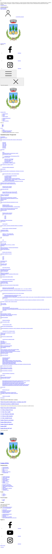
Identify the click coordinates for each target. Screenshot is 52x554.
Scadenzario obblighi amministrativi (8, 167)
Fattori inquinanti (5, 359)
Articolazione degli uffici (4, 189)
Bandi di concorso (3, 241)
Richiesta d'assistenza (5, 512)
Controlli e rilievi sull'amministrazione (6, 326)
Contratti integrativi (5, 235)
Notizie (3, 493)
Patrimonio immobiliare (4, 317)
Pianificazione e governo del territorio (6, 352)
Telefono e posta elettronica (4, 194)
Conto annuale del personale (7, 213)
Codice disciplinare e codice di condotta (8, 162)
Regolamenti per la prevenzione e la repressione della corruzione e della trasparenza (15, 384)
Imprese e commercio (5, 479)
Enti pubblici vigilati (3, 263)
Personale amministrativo (6, 471)
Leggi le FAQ (4, 509)
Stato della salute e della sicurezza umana (9, 363)
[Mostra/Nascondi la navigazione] (8, 74)
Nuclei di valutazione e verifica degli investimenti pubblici (9, 349)
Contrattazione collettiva (4, 230)
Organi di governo (5, 467)
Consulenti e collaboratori (7, 131)
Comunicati (4, 494)
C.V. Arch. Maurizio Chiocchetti (7, 413)
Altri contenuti (2, 375)
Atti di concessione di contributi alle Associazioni (10, 308)
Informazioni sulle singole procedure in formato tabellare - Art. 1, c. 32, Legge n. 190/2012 (16, 288)
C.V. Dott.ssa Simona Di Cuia (6, 409)
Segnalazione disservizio (6, 511)
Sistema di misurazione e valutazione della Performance (9, 247)
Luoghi (3, 499)
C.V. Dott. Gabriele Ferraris (6, 418)
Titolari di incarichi (3, 199)
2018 (3, 256)
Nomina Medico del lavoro (5, 422)
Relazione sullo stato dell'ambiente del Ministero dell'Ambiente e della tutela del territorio (16, 364)
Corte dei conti (2, 333)
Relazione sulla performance (4, 249)
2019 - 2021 (4, 144)
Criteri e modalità (3, 303)
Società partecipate (3, 264)
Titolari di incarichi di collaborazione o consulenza (8, 197)
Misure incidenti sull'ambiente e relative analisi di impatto (11, 360)
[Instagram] (2, 126)
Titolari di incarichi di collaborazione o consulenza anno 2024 (13, 401)
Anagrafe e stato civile (6, 476)
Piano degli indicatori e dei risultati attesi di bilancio (8, 314)
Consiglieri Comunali (7, 177)
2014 (5, 217)
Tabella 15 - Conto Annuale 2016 (7, 233)
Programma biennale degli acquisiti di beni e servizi (12, 295)
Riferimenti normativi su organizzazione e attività (10, 153)
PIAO (3, 152)
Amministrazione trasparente (7, 514)
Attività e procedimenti (4, 271)
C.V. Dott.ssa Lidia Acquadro (6, 416)
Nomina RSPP (3, 426)
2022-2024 (4, 143)
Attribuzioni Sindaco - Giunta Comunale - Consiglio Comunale (14, 179)
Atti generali (2, 149)
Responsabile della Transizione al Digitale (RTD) (8, 392)
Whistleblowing (2, 391)
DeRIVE (3, 119)
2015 (5, 216)
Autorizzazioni (4, 489)
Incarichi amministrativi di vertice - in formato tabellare (11, 206)
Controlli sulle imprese (4, 282)
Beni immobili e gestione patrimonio (6, 315)
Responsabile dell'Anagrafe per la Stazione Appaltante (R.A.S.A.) (13, 381)
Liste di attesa (2, 342)
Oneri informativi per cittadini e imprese (6, 164)
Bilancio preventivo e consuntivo (5, 313)
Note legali (4, 515)
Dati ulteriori (2, 397)
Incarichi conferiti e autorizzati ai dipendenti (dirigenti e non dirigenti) (11, 225)
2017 (3, 257)
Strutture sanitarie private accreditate (6, 365)
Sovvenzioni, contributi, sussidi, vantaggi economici (8, 301)
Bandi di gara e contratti (4, 283)
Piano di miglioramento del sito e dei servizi (9, 517)
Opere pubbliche (3, 347)
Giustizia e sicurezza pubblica (7, 485)
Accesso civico (2, 387)
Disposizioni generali (3, 137)
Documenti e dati (5, 472)
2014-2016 (4, 147)
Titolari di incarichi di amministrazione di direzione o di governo (12, 181)
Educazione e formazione (6, 484)
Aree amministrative (5, 468)
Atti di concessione (3, 304)
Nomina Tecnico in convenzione (7, 420)
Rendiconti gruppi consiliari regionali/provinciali (8, 183)
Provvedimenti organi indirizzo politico (6, 276)
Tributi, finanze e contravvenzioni (7, 486)
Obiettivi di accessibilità (6, 396)
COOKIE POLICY (3, 5)
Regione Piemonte (3, 8)
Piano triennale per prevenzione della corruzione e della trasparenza (11, 139)
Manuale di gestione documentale (5, 377)
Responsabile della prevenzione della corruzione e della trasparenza (13, 383)
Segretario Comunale (7, 176)
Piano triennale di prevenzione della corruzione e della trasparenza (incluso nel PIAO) (16, 380)
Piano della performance (4, 248)
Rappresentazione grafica (4, 270)
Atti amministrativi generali (6, 154)
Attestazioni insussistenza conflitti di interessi (9, 403)
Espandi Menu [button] (2, 136)
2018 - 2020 (4, 145)
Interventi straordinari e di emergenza (6, 368)
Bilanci (1, 311)
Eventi (3, 500)
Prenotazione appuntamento (6, 510)
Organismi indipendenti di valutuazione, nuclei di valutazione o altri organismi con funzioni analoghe (16, 328)
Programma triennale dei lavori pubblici (10, 296)
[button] (5, 113)
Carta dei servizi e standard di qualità (6, 336)
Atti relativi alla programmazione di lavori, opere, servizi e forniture (13, 293)
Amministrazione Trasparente (7, 130)
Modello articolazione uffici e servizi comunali (9, 192)
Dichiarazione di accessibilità (7, 516)
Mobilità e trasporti (5, 482)
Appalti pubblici (5, 480)
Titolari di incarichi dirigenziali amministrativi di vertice (9, 198)
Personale (2, 200)
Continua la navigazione (4, 7)
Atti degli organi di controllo (7, 187)
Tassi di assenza (2, 221)
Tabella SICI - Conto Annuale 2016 (8, 234)
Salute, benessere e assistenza (7, 488)
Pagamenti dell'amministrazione (5, 343)
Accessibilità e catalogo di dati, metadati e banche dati (9, 393)
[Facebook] (2, 124)
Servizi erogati (2, 334)
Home (3, 129)
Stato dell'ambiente (5, 358)
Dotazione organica (3, 210)
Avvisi (3, 495)
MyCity (2, 547)
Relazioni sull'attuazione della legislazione (9, 362)
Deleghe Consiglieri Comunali (9, 180)
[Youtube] (2, 125)
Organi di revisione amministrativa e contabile (7, 332)
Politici (3, 470)
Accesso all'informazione (6, 118)
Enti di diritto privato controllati (5, 269)
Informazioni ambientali (4, 353)
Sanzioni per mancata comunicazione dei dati (7, 182)
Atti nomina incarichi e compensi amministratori (12, 178)
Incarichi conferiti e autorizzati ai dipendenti (9, 228)
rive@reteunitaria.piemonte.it (7, 507)
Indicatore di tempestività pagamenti (6, 345)
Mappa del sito (2, 545)
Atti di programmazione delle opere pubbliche (7, 350)
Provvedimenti (2, 274)
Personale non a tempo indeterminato (6, 220)
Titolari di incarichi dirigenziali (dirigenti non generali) (9, 208)
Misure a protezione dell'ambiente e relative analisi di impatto (12, 361)
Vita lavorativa (4, 478)
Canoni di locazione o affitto (7, 324)
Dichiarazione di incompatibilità (7, 205)
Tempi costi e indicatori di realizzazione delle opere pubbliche (10, 351)
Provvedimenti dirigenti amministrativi (6, 281)
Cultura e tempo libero (6, 477)
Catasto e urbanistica (5, 481)
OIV (1, 237)
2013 (5, 218)
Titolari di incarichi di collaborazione (8, 407)
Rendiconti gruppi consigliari (7, 186)
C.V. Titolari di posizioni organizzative (10, 175)
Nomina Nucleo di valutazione (6, 424)
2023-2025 (4, 142)
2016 (5, 215)
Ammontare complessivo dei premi (6, 253)
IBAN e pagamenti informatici (5, 346)
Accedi (1, 128)
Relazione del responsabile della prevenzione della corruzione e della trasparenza (15, 385)
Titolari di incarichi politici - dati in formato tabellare (10, 173)
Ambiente (4, 487)
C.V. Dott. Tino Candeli (5, 411)
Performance (2, 245)
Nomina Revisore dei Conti (6, 428)
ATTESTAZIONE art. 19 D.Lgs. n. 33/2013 (7, 244)
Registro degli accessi (5, 389)
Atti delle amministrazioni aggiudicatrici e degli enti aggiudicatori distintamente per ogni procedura (16, 290)
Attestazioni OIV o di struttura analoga (8, 331)
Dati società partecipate (6, 267)
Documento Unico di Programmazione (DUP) (11, 156)
